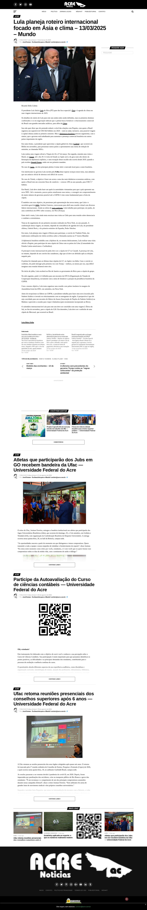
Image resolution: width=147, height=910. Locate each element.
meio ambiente (57, 208)
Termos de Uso (80, 890)
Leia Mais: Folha (28, 322)
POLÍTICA (54, 11)
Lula (41, 110)
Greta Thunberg (45, 359)
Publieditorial (90, 11)
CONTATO (102, 11)
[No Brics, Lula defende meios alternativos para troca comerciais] (59, 343)
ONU (37, 205)
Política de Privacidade (63, 890)
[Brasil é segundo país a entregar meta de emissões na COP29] (84, 343)
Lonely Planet (58, 359)
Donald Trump (36, 162)
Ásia (73, 110)
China (65, 123)
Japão (32, 167)
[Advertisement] (58, 394)
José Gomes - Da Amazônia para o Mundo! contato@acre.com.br (44, 42)
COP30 (76, 144)
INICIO (41, 890)
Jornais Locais (65, 11)
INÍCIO (44, 11)
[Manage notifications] (126, 899)
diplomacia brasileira (67, 134)
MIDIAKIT (105, 890)
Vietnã (31, 157)
